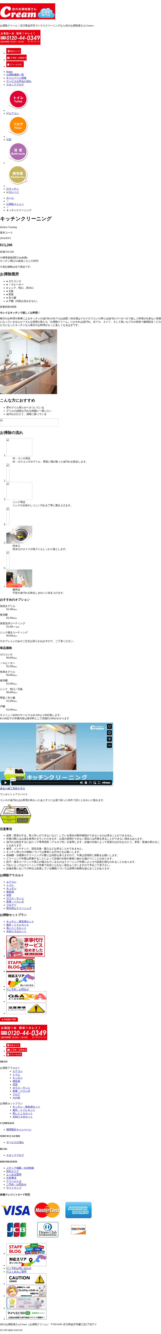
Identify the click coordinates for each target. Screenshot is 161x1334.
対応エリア (12, 1171)
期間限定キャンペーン (18, 1129)
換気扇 (10, 891)
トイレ (10, 885)
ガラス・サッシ (15, 898)
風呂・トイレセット (17, 924)
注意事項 (11, 1178)
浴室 (8, 895)
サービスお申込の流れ (18, 81)
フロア (16, 1094)
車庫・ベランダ (15, 901)
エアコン (11, 881)
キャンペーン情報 (16, 78)
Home (9, 71)
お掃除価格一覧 (15, 74)
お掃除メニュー (15, 204)
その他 (16, 1097)
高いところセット (16, 928)
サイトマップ (13, 1187)
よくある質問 (13, 1174)
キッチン (11, 888)
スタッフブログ (15, 84)
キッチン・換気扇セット (20, 921)
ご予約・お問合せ (16, 1184)
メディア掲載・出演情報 (20, 1168)
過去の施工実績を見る (12, 788)
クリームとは (13, 1181)
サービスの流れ (15, 1142)
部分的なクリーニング (18, 908)
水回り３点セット (16, 931)
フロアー (11, 905)
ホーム (10, 198)
